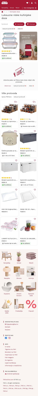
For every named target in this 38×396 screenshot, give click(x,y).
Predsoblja (19, 311)
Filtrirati (32, 24)
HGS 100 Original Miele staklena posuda (15, 209)
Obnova (18, 278)
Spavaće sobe (31, 294)
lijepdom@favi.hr (12, 324)
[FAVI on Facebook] (6, 338)
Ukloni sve (7, 86)
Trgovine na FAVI (10, 349)
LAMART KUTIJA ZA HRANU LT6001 (13, 238)
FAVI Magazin (9, 357)
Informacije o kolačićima (13, 365)
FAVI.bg (25, 388)
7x (11, 119)
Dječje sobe (7, 312)
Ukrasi (12, 7)
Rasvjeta (7, 278)
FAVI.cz (5, 385)
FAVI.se (11, 388)
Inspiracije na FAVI (11, 355)
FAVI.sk (11, 385)
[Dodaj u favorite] (34, 131)
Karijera (7, 329)
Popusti (31, 311)
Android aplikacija (13, 374)
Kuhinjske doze (15, 12)
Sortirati (20, 24)
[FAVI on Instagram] (9, 338)
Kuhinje (31, 278)
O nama (7, 346)
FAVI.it (5, 388)
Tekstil (17, 7)
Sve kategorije (29, 8)
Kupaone (7, 293)
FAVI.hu (29, 385)
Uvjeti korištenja (10, 363)
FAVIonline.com (8, 379)
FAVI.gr (31, 388)
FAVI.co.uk (18, 388)
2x (29, 148)
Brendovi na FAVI (10, 352)
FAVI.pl (17, 385)
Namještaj (5, 7)
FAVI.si (5, 391)
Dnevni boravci (19, 294)
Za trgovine (8, 360)
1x (11, 177)
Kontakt (7, 327)
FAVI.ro (23, 385)
